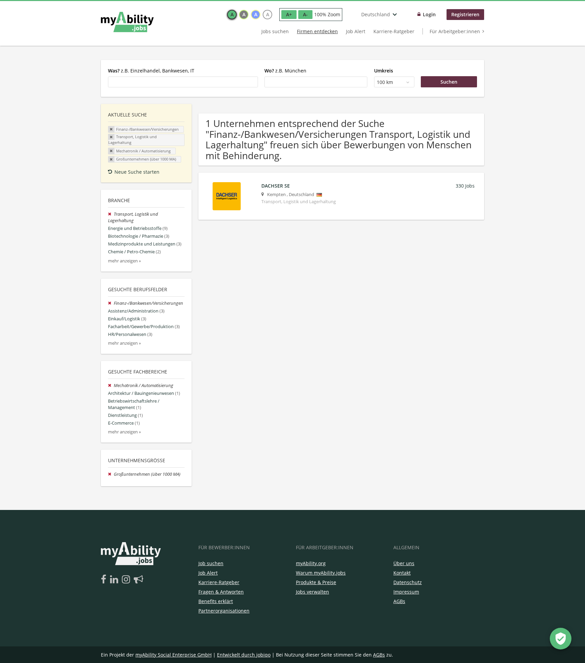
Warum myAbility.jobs (321, 573)
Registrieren (465, 14)
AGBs (399, 601)
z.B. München (285, 70)
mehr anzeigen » (124, 261)
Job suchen (210, 563)
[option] (232, 14)
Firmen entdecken (317, 31)
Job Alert (355, 31)
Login (429, 14)
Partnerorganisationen (224, 610)
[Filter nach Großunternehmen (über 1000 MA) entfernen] (111, 474)
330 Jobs (465, 186)
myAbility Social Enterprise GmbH (173, 654)
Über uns (403, 563)
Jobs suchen (275, 31)
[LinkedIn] (115, 579)
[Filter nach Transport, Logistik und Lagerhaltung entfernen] (111, 214)
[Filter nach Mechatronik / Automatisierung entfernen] (111, 385)
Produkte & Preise (316, 582)
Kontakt (402, 573)
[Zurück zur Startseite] (127, 22)
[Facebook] (105, 579)
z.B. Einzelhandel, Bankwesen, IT (151, 70)
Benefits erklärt (215, 601)
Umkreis (383, 70)
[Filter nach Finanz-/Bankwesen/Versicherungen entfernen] (111, 303)
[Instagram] (127, 579)
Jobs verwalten (312, 592)
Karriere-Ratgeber (393, 31)
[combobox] (183, 82)
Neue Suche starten (136, 172)
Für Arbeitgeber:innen (455, 31)
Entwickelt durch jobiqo (243, 654)
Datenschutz (407, 582)
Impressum (406, 592)
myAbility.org (311, 563)
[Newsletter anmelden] (138, 579)
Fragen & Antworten (221, 592)
